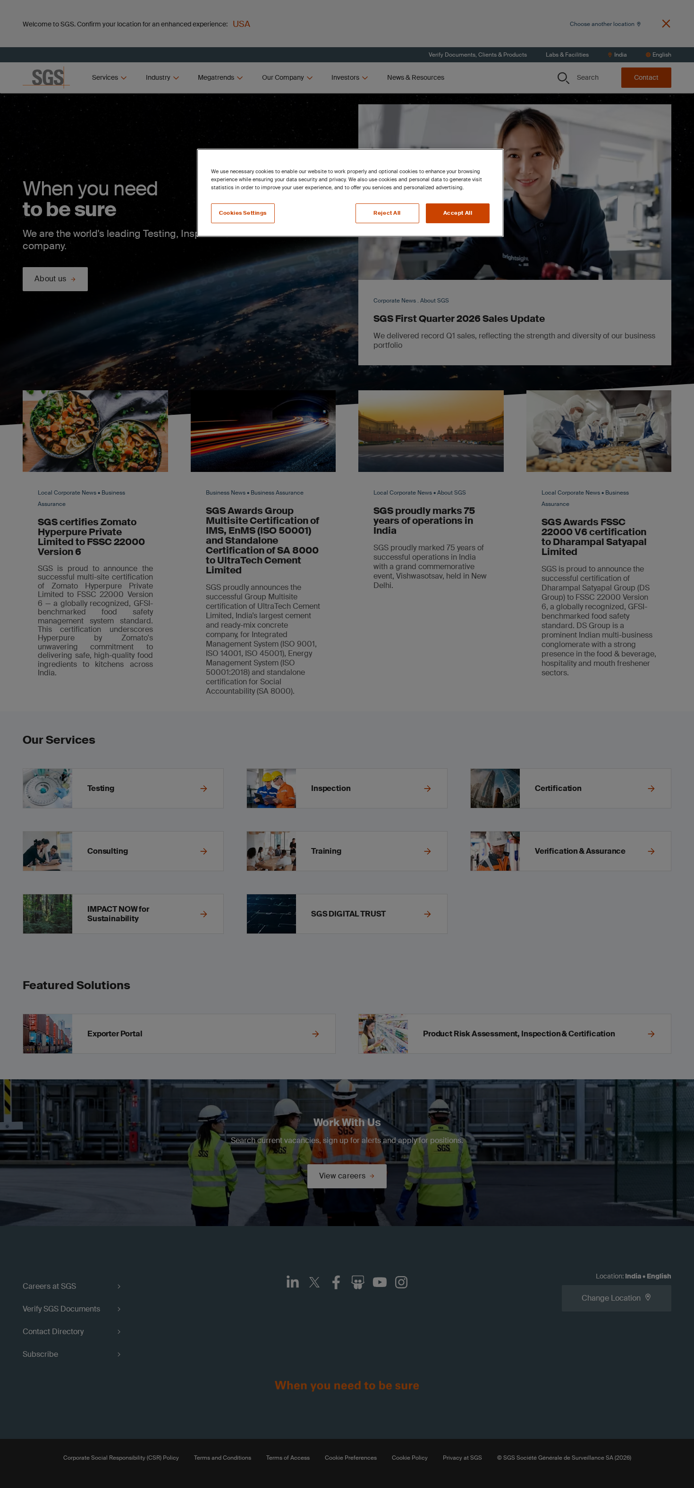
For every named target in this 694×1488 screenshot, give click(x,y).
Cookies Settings (243, 213)
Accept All (458, 213)
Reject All (387, 213)
